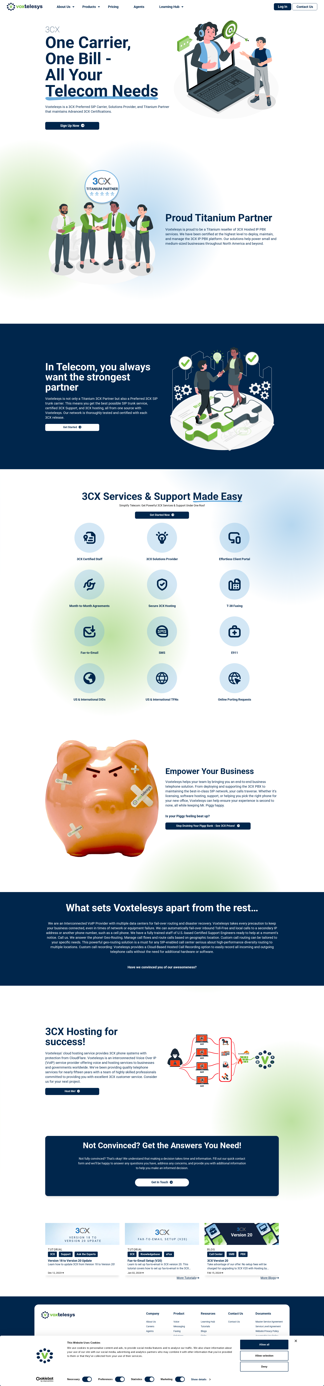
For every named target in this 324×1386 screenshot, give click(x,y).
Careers (150, 1326)
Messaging (179, 1326)
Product (178, 1313)
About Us (151, 1321)
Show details (198, 1379)
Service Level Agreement (268, 1326)
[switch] (120, 1379)
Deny (264, 1366)
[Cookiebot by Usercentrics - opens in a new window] (45, 1379)
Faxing (177, 1331)
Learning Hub (208, 1321)
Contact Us (304, 7)
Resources (208, 1313)
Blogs (204, 1331)
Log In (282, 7)
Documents (263, 1313)
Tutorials (205, 1326)
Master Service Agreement (269, 1321)
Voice (176, 1321)
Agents (150, 1331)
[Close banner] (296, 1341)
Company (152, 1313)
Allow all (264, 1344)
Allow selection (264, 1355)
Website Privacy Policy (267, 1331)
